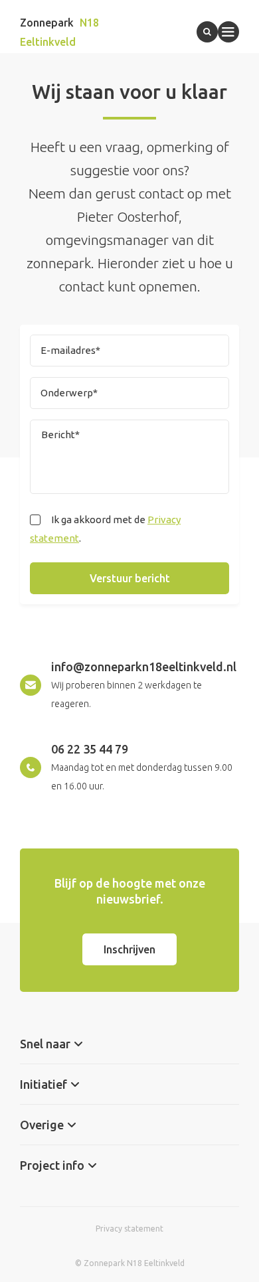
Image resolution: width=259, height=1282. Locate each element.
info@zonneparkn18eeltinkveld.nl (143, 666)
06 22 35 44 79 (89, 749)
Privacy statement (129, 1228)
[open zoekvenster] (207, 31)
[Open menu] (228, 31)
